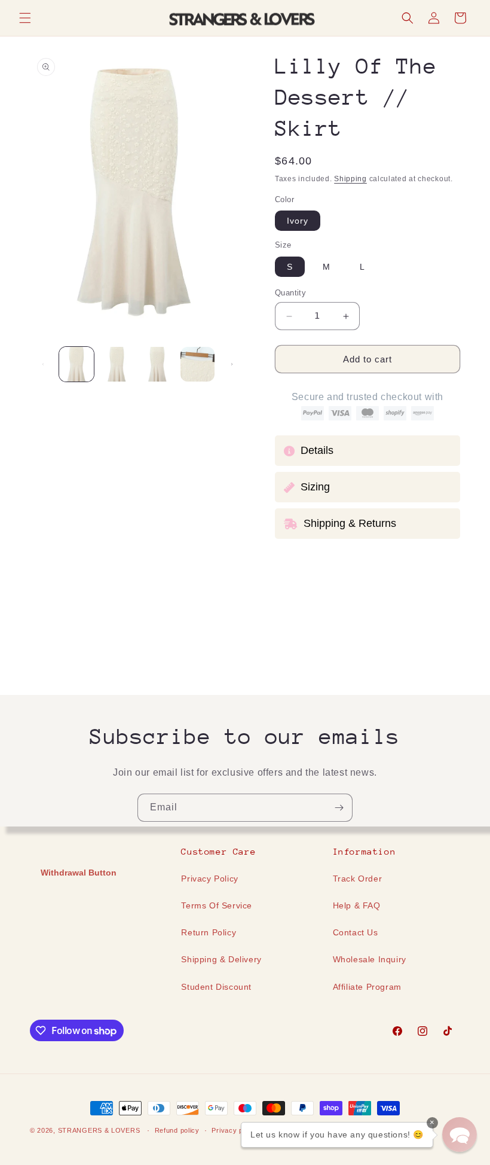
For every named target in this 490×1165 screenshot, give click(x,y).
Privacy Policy (209, 878)
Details (317, 450)
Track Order (357, 878)
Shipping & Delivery (221, 959)
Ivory (297, 220)
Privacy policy (235, 1130)
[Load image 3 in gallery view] (157, 364)
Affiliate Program (367, 987)
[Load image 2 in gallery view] (117, 364)
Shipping (350, 179)
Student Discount (216, 987)
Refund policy (177, 1130)
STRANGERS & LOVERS (100, 1130)
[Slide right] (232, 364)
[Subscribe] (339, 808)
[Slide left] (43, 364)
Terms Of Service (216, 905)
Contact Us (355, 932)
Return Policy (208, 932)
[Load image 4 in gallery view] (197, 364)
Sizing (315, 487)
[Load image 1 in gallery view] (76, 364)
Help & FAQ (357, 905)
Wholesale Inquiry (369, 959)
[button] (25, 18)
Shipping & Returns (350, 523)
